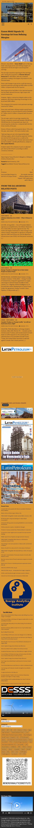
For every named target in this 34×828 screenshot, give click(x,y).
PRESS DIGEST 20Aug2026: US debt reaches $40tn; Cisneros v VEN (16, 516)
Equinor (4, 739)
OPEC (19, 747)
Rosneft (28, 749)
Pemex (29, 747)
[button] (17, 805)
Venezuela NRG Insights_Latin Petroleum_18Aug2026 (13, 403)
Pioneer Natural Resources (22, 164)
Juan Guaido (20, 744)
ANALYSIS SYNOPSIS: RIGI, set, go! (9, 567)
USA (18, 161)
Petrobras (4, 749)
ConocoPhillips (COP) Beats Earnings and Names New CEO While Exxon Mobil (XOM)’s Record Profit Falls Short (16, 654)
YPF (20, 754)
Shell (12, 751)
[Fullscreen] (31, 813)
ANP (8, 730)
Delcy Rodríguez (27, 734)
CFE (15, 730)
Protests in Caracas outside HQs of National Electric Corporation (16, 530)
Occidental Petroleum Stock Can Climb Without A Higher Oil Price (16, 651)
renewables (17, 749)
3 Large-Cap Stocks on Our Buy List (9, 672)
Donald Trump (5, 737)
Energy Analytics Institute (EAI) (17, 9)
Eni (18, 737)
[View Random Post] (28, 24)
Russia (3, 751)
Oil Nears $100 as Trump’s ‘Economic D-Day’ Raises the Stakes (15, 683)
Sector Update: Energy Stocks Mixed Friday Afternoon (13, 658)
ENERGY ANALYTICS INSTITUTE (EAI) (9, 222)
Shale (8, 751)
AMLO (3, 730)
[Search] (31, 24)
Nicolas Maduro (5, 747)
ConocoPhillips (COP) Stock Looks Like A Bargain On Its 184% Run (16, 634)
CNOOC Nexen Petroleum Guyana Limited (12, 734)
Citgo (29, 730)
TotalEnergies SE (5, 754)
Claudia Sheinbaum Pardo (17, 732)
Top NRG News (7, 612)
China (25, 730)
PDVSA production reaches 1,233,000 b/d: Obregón (13, 527)
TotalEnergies (23, 751)
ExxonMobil (9, 164)
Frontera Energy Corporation (21, 742)
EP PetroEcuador (24, 737)
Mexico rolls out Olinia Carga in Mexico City (11, 513)
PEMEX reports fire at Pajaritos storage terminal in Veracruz (15, 537)
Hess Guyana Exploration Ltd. (9, 744)
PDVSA (24, 747)
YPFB (24, 754)
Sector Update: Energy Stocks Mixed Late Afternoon (13, 646)
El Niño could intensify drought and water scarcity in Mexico (15, 573)
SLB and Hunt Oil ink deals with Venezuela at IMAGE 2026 (14, 576)
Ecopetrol (13, 737)
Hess (30, 742)
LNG (26, 744)
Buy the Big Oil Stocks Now (7, 632)
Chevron (20, 730)
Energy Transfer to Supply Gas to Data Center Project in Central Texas (14, 270)
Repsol (23, 749)
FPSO (10, 742)
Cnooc (27, 732)
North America (11, 161)
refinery (10, 749)
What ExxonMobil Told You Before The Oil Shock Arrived (14, 648)
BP (11, 730)
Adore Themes (15, 826)
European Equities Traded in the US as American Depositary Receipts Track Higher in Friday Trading (15, 675)
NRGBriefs (13, 747)
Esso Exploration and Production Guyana (17, 739)
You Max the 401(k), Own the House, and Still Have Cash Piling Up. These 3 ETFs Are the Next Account (16, 638)
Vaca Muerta (14, 754)
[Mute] (28, 813)
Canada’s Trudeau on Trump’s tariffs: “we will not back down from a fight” (16, 322)
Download (5, 405)
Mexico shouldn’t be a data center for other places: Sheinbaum (16, 548)
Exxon (30, 739)
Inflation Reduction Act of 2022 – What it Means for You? (16, 218)
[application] (17, 806)
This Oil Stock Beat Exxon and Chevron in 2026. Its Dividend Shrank (16, 665)
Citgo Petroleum (5, 732)
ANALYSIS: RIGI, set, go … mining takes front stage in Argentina (15, 570)
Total (16, 751)
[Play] (3, 813)
